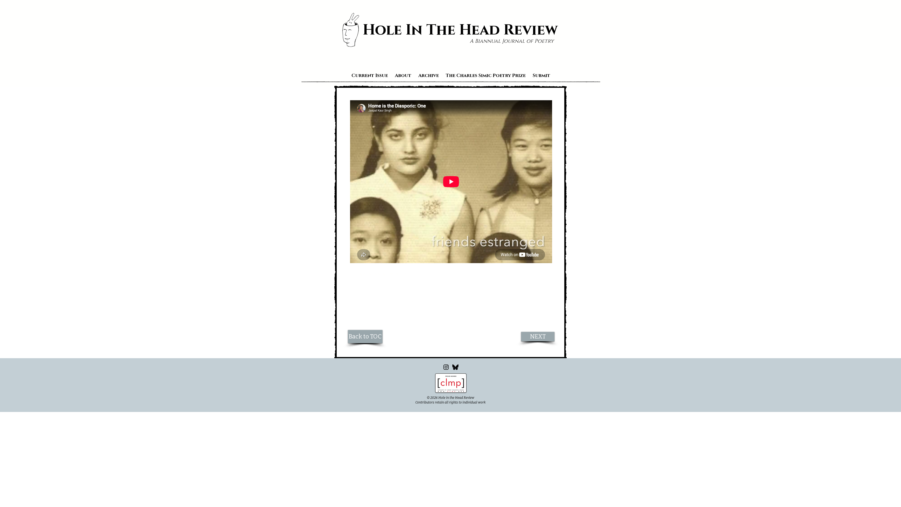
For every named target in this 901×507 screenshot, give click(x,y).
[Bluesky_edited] (455, 367)
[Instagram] (446, 367)
